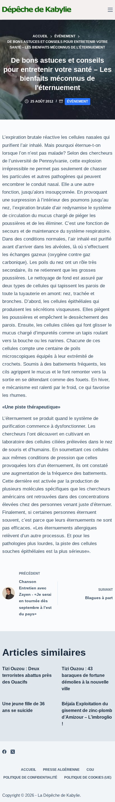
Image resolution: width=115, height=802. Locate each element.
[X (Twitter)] (13, 752)
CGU (90, 770)
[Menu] (110, 9)
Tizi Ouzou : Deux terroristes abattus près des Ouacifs (27, 675)
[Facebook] (4, 752)
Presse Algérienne (61, 770)
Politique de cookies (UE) (87, 777)
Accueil (28, 770)
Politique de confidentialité (30, 777)
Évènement (77, 101)
